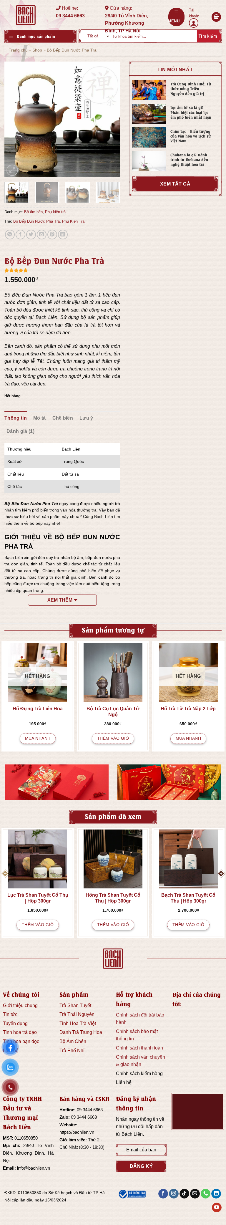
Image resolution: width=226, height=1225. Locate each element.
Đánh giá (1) (20, 431)
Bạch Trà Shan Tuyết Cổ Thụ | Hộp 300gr (188, 898)
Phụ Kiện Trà (73, 221)
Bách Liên (132, 1134)
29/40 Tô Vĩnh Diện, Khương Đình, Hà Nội (28, 1153)
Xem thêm (59, 599)
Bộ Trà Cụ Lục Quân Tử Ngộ (113, 711)
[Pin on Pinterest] (52, 234)
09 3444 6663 (90, 1109)
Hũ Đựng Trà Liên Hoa (38, 708)
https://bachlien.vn (76, 1132)
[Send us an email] (195, 1194)
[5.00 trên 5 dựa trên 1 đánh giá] (62, 270)
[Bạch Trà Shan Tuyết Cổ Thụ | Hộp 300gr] (188, 859)
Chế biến (62, 418)
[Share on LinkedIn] (63, 234)
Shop (37, 50)
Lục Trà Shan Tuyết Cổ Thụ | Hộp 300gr (37, 898)
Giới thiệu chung (20, 1005)
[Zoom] (12, 170)
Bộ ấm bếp (33, 212)
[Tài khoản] (198, 16)
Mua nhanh (38, 738)
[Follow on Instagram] (174, 1194)
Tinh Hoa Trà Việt (77, 1023)
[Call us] (205, 1194)
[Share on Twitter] (31, 234)
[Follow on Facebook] (163, 1194)
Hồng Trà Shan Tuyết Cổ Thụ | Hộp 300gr (113, 898)
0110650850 (26, 1137)
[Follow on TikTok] (184, 1194)
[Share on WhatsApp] (10, 234)
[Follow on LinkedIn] (216, 1194)
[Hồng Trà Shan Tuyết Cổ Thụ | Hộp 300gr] (113, 859)
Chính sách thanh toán (139, 1047)
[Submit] (207, 36)
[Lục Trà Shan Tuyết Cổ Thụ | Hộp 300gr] (37, 859)
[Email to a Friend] (41, 234)
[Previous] (14, 119)
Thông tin (15, 418)
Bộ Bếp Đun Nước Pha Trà (36, 221)
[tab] (15, 418)
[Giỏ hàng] (216, 17)
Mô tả (39, 418)
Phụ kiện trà (55, 212)
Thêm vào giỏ (113, 738)
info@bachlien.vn (33, 1168)
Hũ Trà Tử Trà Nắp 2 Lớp (188, 708)
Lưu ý (86, 418)
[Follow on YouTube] (217, 1208)
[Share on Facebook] (20, 234)
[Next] (110, 119)
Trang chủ (18, 50)
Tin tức (10, 1014)
